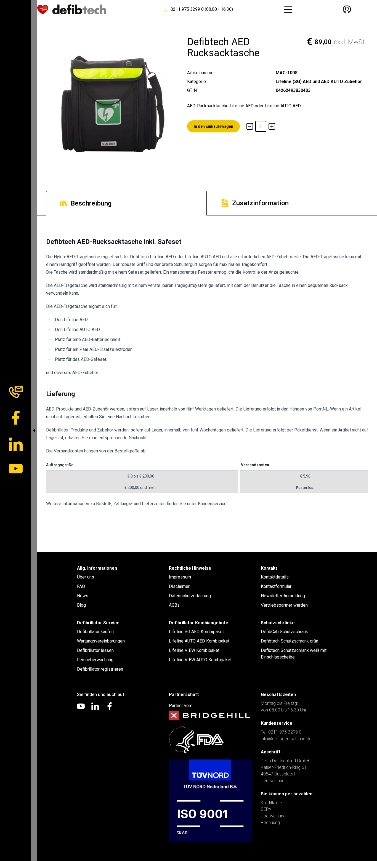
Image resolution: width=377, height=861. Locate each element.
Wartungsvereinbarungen (101, 641)
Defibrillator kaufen (95, 631)
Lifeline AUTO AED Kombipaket (199, 641)
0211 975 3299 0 (187, 9)
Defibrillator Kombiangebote (198, 622)
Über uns (85, 577)
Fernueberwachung (95, 659)
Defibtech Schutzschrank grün (289, 641)
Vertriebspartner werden (284, 605)
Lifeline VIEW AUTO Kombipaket (200, 659)
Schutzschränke (278, 622)
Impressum (180, 577)
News (82, 595)
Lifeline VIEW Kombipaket (194, 650)
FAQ (81, 586)
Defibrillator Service (98, 622)
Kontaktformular (276, 586)
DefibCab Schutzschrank (284, 631)
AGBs (174, 605)
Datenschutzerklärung (190, 595)
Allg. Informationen (97, 568)
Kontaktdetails (275, 577)
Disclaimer (179, 586)
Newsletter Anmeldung (283, 595)
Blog (81, 605)
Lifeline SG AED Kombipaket (196, 631)
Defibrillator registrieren (100, 669)
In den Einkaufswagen (213, 126)
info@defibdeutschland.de (286, 738)
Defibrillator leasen (95, 650)
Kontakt (269, 568)
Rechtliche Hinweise (190, 568)
